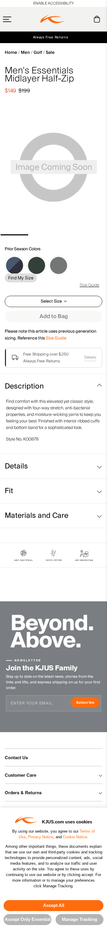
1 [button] (14, 234)
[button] (18, 19)
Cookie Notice (75, 837)
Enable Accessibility (53, 3)
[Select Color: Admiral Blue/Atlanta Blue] (14, 265)
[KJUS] (52, 19)
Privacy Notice (40, 837)
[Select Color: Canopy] (36, 265)
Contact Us (16, 757)
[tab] (98, 19)
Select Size (51, 301)
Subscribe (88, 703)
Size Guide (89, 285)
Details (90, 357)
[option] (53, 168)
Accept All (53, 905)
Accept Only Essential (28, 919)
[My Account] (85, 19)
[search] (73, 19)
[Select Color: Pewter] (58, 265)
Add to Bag (54, 316)
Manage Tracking (79, 919)
